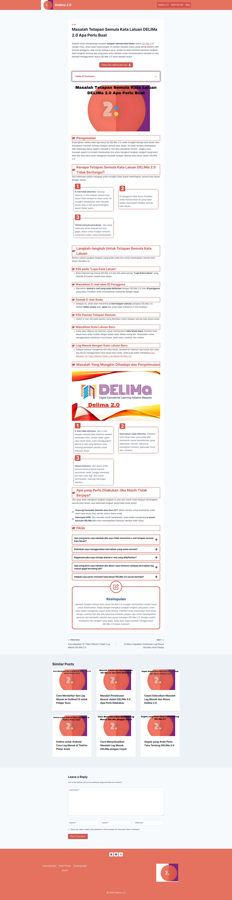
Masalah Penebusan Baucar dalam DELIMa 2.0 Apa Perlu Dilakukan (115, 699)
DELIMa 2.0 (147, 43)
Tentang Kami (80, 866)
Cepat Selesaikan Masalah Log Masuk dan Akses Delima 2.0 (159, 699)
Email (105, 822)
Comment (74, 790)
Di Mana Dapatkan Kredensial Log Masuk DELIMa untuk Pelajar (144, 644)
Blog (188, 5)
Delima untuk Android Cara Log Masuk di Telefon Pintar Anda (71, 745)
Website (139, 822)
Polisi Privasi (65, 866)
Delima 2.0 (163, 5)
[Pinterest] (111, 854)
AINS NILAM (177, 5)
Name (73, 822)
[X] (121, 854)
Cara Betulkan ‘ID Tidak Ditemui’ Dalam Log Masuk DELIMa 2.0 (89, 644)
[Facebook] (116, 854)
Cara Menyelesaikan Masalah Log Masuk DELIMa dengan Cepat (113, 745)
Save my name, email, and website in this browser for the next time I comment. (105, 829)
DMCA (65, 870)
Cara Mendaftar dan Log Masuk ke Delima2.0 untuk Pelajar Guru (71, 699)
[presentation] (72, 680)
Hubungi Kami (49, 866)
